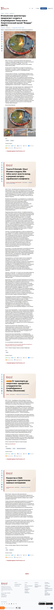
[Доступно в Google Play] (49, 604)
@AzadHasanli (12, 443)
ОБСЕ (7, 352)
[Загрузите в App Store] (42, 604)
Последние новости (18, 584)
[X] (7, 604)
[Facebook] (4, 604)
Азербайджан (8, 448)
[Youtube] (9, 604)
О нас (26, 584)
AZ (49, 607)
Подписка (36, 584)
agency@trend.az (3, 596)
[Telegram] (11, 604)
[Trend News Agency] (4, 583)
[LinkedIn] (14, 604)
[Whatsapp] (2, 604)
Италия (7, 140)
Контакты (26, 587)
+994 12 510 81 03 (4, 595)
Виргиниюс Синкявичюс (21, 448)
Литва (14, 448)
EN (47, 607)
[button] (2, 32)
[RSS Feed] (16, 604)
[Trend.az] (5, 8)
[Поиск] (30, 8)
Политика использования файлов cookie (47, 593)
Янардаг (12, 140)
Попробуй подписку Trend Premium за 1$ (16, 151)
